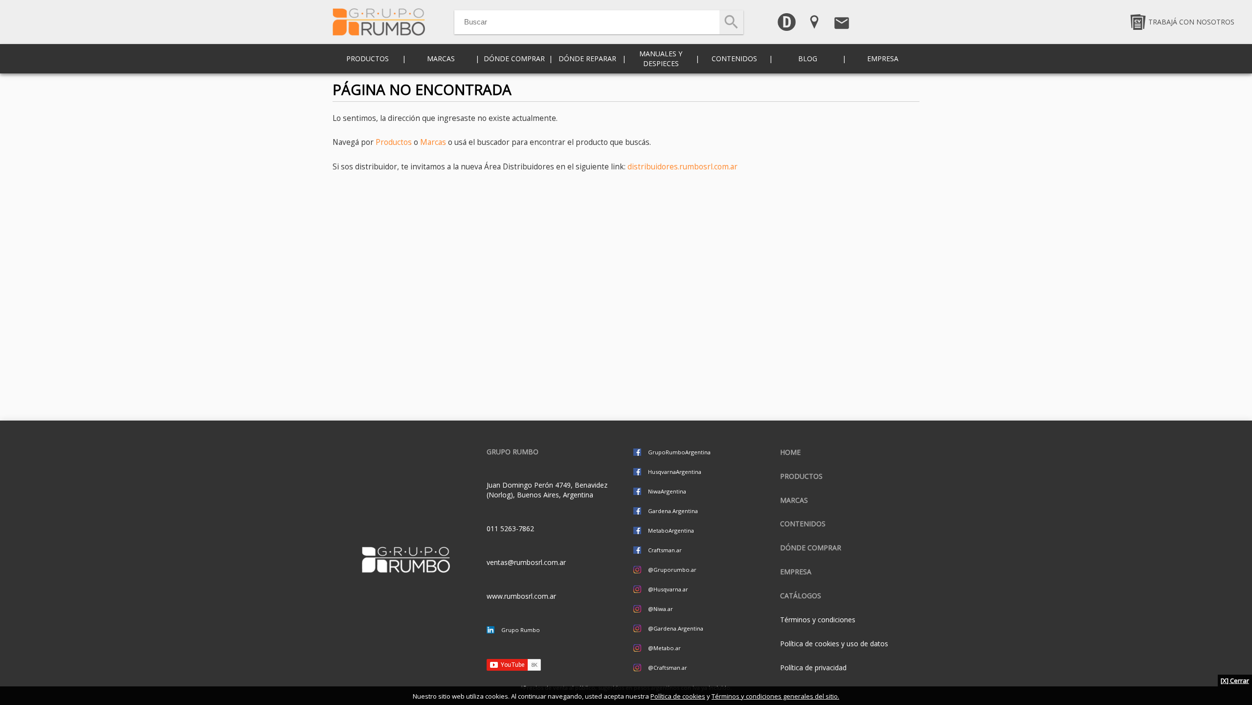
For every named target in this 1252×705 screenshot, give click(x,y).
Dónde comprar (514, 58)
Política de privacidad (813, 667)
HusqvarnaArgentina (674, 471)
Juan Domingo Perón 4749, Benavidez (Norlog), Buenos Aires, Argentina (547, 489)
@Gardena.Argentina (675, 628)
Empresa (882, 58)
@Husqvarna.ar (668, 589)
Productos (394, 142)
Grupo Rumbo (520, 630)
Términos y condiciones (817, 619)
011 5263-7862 (510, 528)
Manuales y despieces (660, 58)
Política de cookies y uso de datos (834, 643)
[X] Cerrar (1235, 680)
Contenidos (803, 523)
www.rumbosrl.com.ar (521, 596)
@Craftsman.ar (667, 667)
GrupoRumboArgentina (679, 452)
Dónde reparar (587, 58)
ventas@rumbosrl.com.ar (526, 562)
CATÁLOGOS (800, 595)
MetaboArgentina (671, 530)
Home (790, 452)
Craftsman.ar (665, 550)
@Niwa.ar (660, 608)
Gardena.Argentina (673, 511)
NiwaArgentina (667, 491)
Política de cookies (677, 696)
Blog (807, 58)
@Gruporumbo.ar (672, 569)
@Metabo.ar (664, 648)
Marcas (433, 142)
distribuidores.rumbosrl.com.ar (682, 167)
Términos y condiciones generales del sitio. (775, 696)
